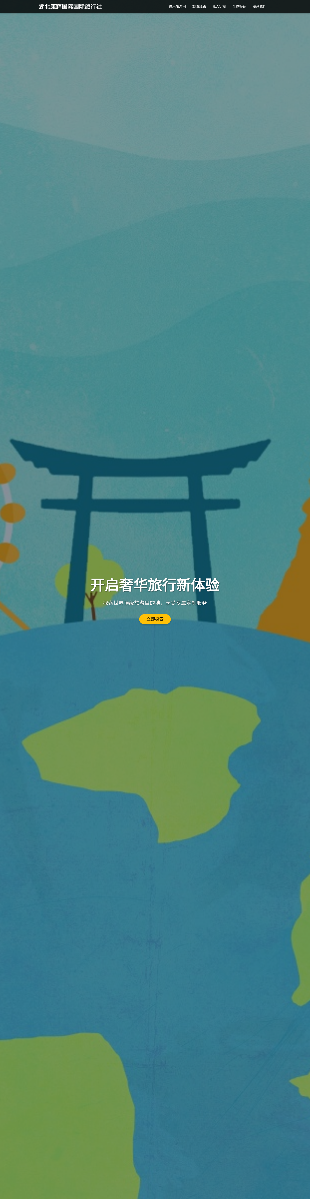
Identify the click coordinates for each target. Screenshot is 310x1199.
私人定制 (219, 6)
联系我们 (259, 6)
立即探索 (155, 619)
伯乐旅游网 (177, 6)
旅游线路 (199, 6)
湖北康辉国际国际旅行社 (70, 6)
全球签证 (239, 6)
